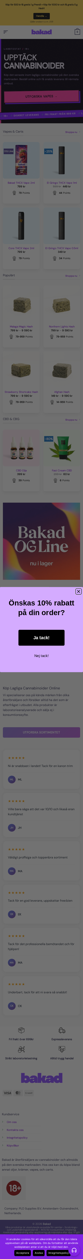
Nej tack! (41, 656)
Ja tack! (41, 637)
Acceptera (22, 1252)
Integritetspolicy (58, 1252)
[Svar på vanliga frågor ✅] (74, 1250)
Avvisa (39, 1252)
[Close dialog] (79, 591)
